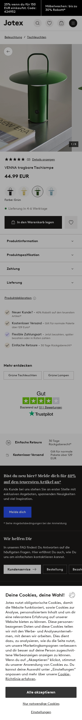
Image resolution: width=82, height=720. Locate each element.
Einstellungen (41, 712)
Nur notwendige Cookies (41, 704)
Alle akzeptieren (41, 692)
